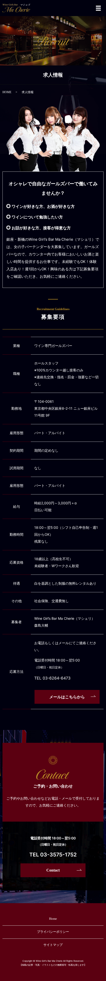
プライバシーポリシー (53, 932)
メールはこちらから (67, 696)
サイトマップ (53, 945)
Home (53, 918)
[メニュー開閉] (98, 8)
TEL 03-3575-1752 (53, 855)
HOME (6, 92)
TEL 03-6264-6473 (52, 678)
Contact (53, 870)
